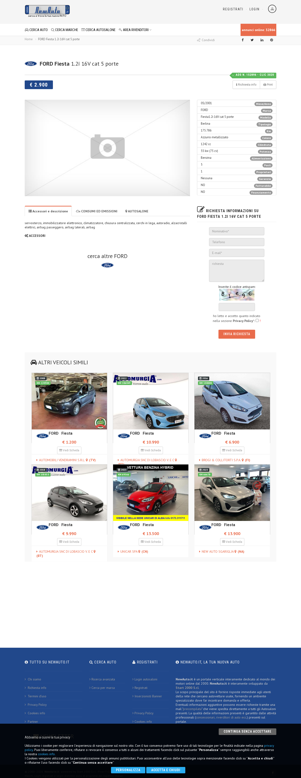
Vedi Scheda (70, 450)
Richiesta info (36, 688)
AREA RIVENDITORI (135, 30)
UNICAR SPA (134, 551)
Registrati (233, 9)
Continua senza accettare (247, 731)
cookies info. (46, 754)
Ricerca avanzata (103, 679)
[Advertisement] (130, 12)
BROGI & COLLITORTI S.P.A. (226, 460)
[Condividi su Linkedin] (262, 40)
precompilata (192, 709)
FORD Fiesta (60, 433)
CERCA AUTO (38, 30)
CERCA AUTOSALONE (100, 30)
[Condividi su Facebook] (242, 40)
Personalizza (128, 770)
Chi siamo (34, 679)
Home (29, 39)
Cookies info (36, 713)
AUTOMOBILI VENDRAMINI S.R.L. (67, 460)
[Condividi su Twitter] (252, 40)
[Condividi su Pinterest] (271, 40)
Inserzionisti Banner (148, 696)
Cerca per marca (103, 688)
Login (255, 9)
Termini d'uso (36, 696)
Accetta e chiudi (166, 770)
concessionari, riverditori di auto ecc (221, 717)
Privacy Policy (37, 705)
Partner (32, 721)
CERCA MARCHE (66, 30)
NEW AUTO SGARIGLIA (223, 551)
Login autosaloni (146, 679)
